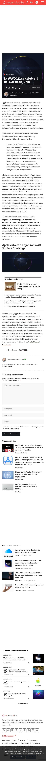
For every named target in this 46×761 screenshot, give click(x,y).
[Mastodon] (24, 730)
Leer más (31, 757)
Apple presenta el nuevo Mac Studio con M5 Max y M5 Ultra (26, 486)
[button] (27, 2)
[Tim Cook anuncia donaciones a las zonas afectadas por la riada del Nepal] (8, 576)
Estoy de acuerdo (17, 757)
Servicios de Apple (21, 453)
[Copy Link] (16, 87)
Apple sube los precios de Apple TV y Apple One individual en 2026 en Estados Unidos (29, 447)
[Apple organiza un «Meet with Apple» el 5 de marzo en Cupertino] (38, 670)
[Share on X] (9, 87)
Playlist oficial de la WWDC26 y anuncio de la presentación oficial (15, 659)
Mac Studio (18, 492)
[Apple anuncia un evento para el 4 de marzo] (38, 682)
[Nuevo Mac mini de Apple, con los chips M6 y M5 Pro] (8, 588)
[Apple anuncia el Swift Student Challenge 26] (38, 694)
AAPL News (18, 580)
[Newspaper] (8, 730)
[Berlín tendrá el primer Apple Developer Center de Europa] (10, 286)
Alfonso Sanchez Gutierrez (19, 93)
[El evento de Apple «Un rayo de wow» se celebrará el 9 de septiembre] (8, 475)
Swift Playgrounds (29, 319)
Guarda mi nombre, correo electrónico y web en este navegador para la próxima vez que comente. (24, 428)
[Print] (19, 87)
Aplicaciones (19, 467)
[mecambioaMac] (13, 2)
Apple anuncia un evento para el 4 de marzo (16, 683)
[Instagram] (33, 730)
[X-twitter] (20, 730)
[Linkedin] (16, 730)
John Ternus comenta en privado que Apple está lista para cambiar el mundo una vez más (23, 302)
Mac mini (18, 590)
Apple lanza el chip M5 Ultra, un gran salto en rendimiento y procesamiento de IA (28, 562)
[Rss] (4, 730)
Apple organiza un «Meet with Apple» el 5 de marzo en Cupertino (15, 671)
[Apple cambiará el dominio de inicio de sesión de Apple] (8, 553)
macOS (17, 568)
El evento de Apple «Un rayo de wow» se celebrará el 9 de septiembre (28, 474)
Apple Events (10, 74)
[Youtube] (37, 730)
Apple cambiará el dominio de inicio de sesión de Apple (27, 551)
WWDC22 (23, 350)
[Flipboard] (12, 730)
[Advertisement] (23, 28)
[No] (43, 754)
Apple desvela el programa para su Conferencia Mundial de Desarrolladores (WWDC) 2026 (23, 296)
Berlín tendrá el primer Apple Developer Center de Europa (28, 286)
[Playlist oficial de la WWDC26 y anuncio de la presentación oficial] (38, 658)
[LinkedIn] (43, 359)
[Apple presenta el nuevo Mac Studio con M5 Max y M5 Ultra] (8, 487)
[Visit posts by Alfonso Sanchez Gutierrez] (4, 360)
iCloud (17, 555)
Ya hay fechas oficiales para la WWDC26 (21, 307)
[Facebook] (29, 730)
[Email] (12, 87)
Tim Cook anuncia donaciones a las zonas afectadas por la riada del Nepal (28, 575)
